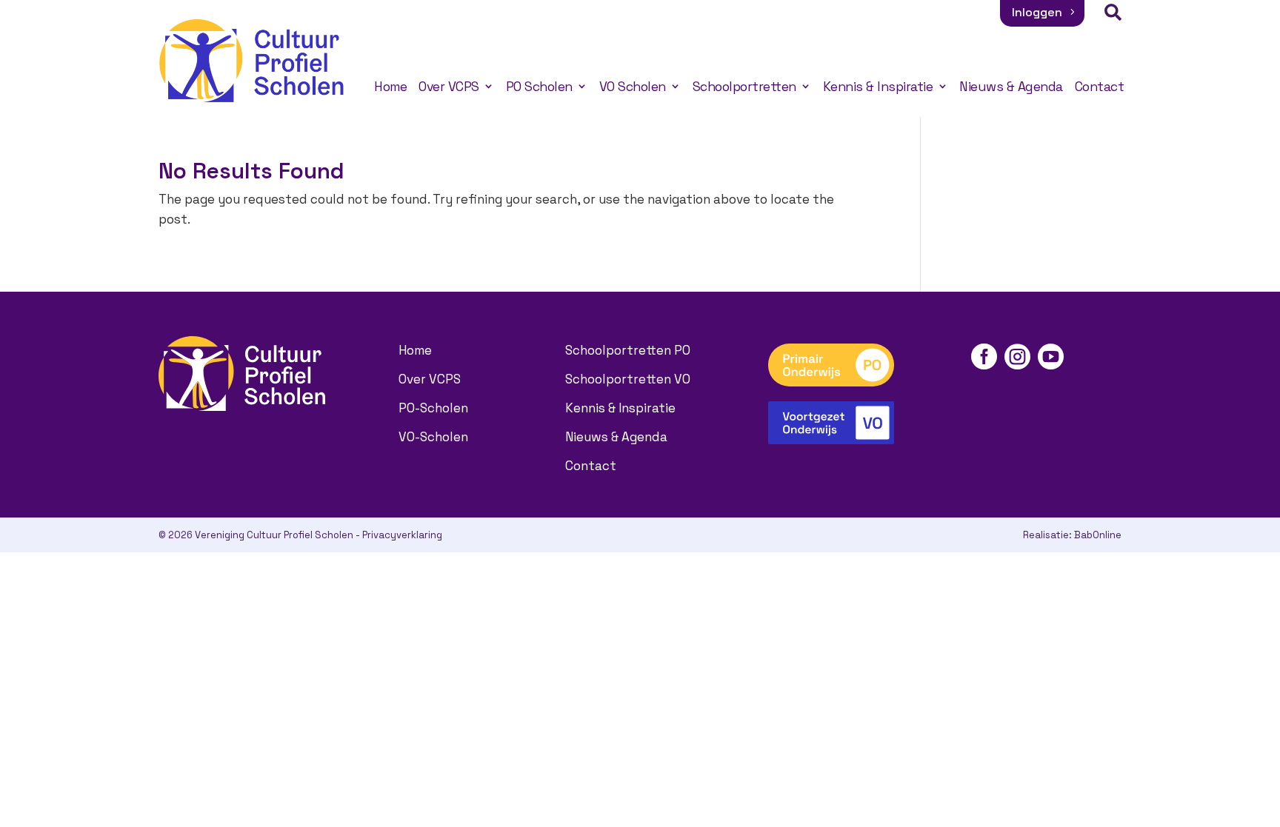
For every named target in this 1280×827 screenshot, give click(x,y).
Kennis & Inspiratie (878, 86)
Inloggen (1037, 12)
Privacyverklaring (402, 535)
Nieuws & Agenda (1011, 86)
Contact (1099, 86)
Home (390, 86)
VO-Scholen (433, 437)
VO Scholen (632, 86)
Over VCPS (449, 86)
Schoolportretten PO (627, 350)
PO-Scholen (433, 408)
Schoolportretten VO (627, 379)
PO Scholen (539, 86)
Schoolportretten (744, 86)
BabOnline (1097, 535)
